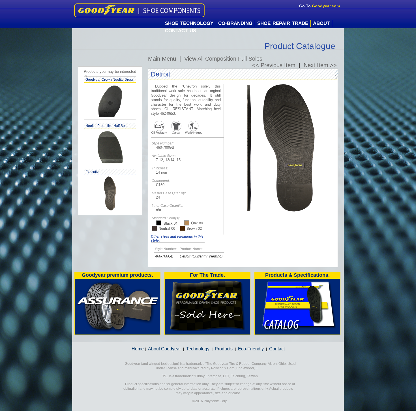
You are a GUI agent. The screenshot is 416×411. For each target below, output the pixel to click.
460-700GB (164, 256)
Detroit (185, 256)
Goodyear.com (326, 6)
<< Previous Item (273, 65)
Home (138, 348)
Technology (197, 348)
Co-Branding (235, 23)
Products (224, 348)
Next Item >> (320, 65)
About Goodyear (164, 348)
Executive (92, 172)
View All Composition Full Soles (223, 59)
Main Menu (162, 59)
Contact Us (180, 30)
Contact (277, 348)
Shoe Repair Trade (282, 23)
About (321, 23)
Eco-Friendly (251, 348)
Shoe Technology (189, 23)
